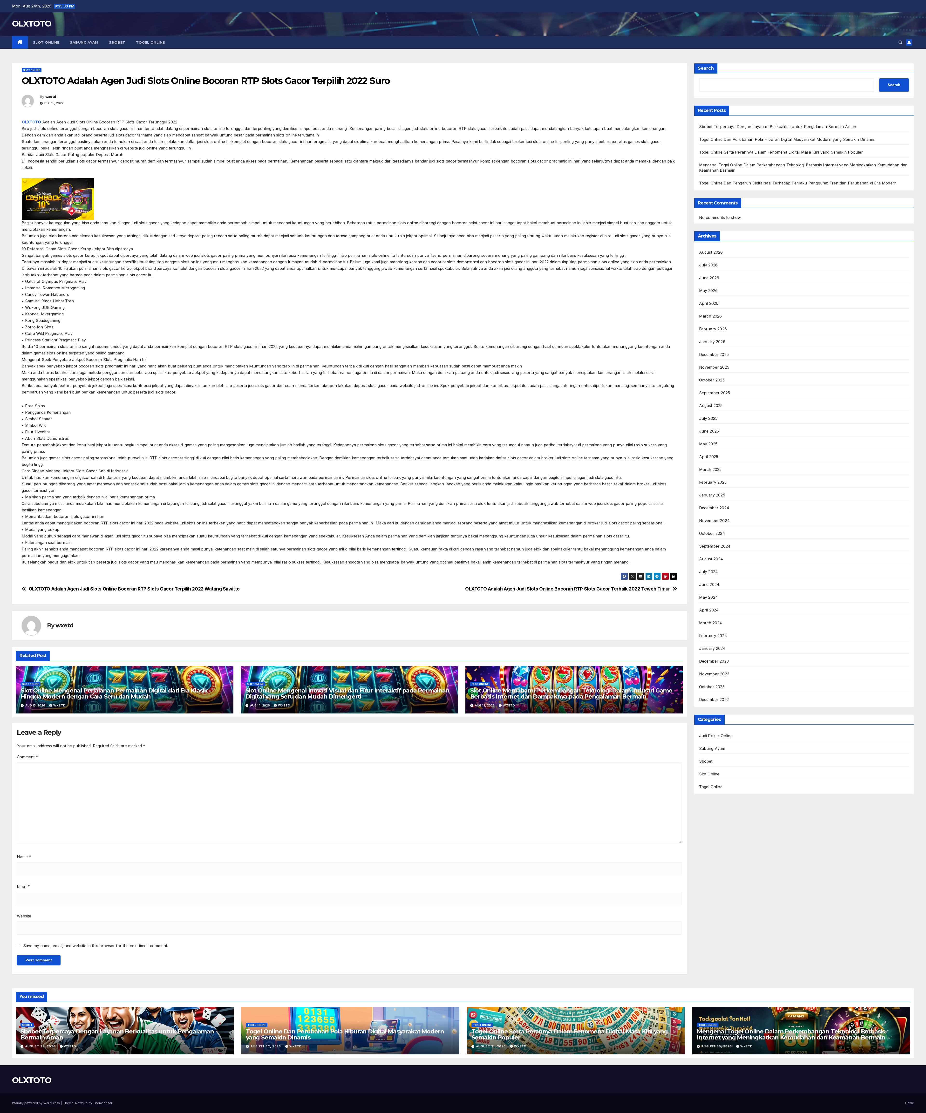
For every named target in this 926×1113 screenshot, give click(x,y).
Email (23, 886)
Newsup (81, 1103)
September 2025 (714, 392)
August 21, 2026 (491, 1046)
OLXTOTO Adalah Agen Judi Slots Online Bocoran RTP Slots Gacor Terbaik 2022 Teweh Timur (567, 589)
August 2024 (711, 558)
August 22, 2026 (266, 1046)
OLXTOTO (31, 24)
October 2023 (712, 686)
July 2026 (708, 265)
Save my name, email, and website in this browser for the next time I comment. (95, 945)
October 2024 (712, 533)
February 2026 (713, 328)
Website (24, 916)
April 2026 (709, 303)
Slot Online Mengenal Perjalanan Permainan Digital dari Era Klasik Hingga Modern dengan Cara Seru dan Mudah (114, 693)
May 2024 (708, 597)
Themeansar (102, 1103)
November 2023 (714, 674)
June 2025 (709, 431)
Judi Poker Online (716, 735)
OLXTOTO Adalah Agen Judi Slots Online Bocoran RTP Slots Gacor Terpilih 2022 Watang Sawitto (134, 589)
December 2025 (714, 354)
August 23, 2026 (40, 1046)
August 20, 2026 (717, 1046)
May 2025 (708, 443)
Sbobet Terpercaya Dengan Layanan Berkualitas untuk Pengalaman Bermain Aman (777, 126)
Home (909, 1103)
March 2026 (710, 316)
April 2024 (709, 610)
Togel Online (150, 42)
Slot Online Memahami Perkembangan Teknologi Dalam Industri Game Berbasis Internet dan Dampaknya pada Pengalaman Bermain (571, 693)
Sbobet (117, 42)
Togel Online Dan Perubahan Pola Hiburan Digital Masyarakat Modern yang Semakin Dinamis (787, 139)
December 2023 (714, 661)
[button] (900, 42)
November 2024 (714, 520)
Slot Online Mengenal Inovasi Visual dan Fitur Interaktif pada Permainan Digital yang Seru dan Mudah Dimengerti (347, 693)
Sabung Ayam (84, 42)
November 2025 (714, 367)
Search (706, 68)
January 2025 (712, 495)
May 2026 (708, 290)
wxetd (50, 97)
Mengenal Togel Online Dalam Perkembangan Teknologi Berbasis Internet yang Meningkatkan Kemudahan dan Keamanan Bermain (791, 1034)
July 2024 (708, 571)
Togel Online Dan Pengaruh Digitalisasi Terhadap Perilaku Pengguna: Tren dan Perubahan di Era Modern (798, 183)
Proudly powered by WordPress (36, 1103)
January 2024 (712, 648)
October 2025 (712, 380)
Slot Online (46, 42)
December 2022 (714, 699)
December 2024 (714, 507)
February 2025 (713, 482)
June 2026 (709, 277)
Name (24, 856)
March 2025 (710, 469)
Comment (27, 756)
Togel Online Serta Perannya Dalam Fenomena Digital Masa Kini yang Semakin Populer (781, 152)
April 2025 (708, 456)
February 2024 (713, 635)
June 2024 (709, 584)
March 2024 (710, 622)
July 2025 (708, 418)
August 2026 (711, 252)
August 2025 (711, 405)
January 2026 (712, 341)
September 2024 (715, 546)
